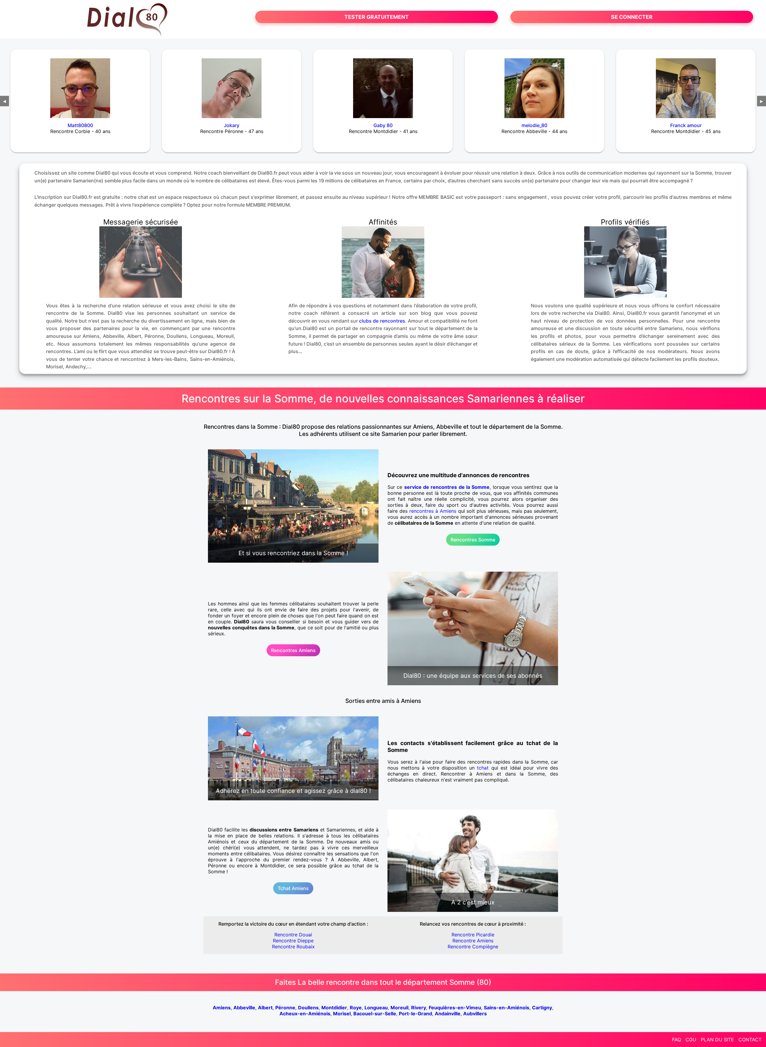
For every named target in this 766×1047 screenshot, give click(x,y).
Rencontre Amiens (472, 941)
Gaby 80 (383, 125)
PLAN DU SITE (717, 1040)
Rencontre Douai (293, 935)
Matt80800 (80, 125)
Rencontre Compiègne (473, 947)
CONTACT (750, 1040)
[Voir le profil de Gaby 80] (383, 84)
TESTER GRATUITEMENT (376, 17)
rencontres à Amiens (432, 511)
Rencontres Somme (473, 540)
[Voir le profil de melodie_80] (534, 84)
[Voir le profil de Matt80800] (80, 84)
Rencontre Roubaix (293, 947)
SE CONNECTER (632, 17)
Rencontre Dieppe (293, 941)
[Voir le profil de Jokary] (231, 84)
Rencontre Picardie (473, 935)
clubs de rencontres (382, 321)
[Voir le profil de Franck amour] (686, 84)
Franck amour (686, 125)
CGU (691, 1040)
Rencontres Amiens (293, 650)
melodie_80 (534, 125)
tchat (483, 768)
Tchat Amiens (293, 888)
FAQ (676, 1040)
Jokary (231, 125)
